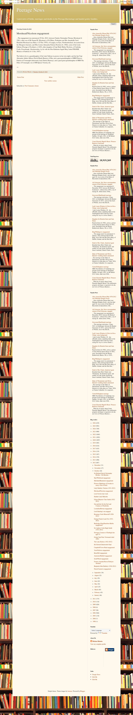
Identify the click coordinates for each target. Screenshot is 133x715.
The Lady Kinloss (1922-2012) (103, 542)
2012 (94, 463)
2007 (94, 610)
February (97, 592)
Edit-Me (94, 677)
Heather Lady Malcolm (101, 497)
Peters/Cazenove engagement (102, 569)
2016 (94, 451)
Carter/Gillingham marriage (100, 130)
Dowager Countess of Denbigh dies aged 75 (104, 533)
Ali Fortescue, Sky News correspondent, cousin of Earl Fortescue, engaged (104, 47)
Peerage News (30, 9)
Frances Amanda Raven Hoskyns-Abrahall (104, 562)
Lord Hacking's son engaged (102, 511)
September (97, 573)
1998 (94, 621)
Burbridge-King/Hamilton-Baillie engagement (104, 524)
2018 (94, 446)
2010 (94, 602)
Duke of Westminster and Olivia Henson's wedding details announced (103, 118)
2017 (94, 448)
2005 (94, 616)
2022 (94, 434)
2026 (94, 423)
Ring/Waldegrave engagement (101, 96)
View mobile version (50, 81)
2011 (94, 599)
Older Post (80, 77)
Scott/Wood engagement (101, 559)
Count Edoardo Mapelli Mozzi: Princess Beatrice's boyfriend (104, 142)
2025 (94, 426)
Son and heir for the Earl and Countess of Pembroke (102, 505)
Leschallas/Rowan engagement (103, 509)
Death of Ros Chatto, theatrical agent (103, 107)
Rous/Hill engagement (100, 553)
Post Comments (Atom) (32, 86)
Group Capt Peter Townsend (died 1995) (104, 538)
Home (50, 77)
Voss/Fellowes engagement (102, 550)
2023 (94, 431)
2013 (94, 460)
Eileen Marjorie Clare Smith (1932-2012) (104, 500)
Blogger (82, 691)
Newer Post (20, 77)
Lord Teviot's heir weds (101, 494)
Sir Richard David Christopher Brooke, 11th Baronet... (103, 474)
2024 (94, 429)
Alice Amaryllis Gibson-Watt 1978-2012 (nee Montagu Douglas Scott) (104, 34)
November (97, 468)
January (96, 595)
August (96, 575)
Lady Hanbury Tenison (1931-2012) (104, 488)
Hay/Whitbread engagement (102, 478)
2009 (94, 604)
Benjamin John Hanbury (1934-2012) (105, 566)
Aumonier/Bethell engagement (103, 556)
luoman (70, 691)
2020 (94, 440)
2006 (94, 613)
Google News (96, 674)
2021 (94, 437)
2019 (94, 443)
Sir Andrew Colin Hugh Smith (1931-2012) (103, 529)
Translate (104, 633)
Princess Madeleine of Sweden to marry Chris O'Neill (103, 484)
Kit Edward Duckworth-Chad (102, 544)
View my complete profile (98, 644)
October (97, 471)
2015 (94, 454)
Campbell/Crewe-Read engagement (104, 547)
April (96, 587)
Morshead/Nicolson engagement (103, 491)
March (96, 590)
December (97, 465)
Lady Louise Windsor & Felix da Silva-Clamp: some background (104, 71)
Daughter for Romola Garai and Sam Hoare (103, 84)
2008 (94, 607)
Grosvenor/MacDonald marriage (101, 59)
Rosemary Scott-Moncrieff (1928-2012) (104, 515)
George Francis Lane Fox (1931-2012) (103, 520)
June (95, 581)
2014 (94, 457)
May (95, 584)
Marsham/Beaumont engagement (103, 481)
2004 (94, 619)
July (95, 578)
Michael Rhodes (97, 641)
